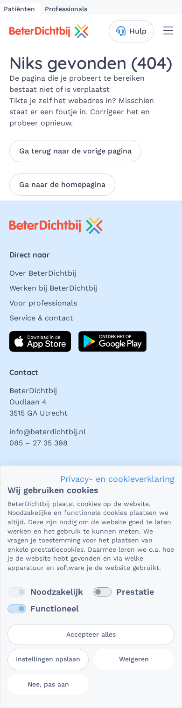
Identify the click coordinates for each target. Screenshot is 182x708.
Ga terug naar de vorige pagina (75, 150)
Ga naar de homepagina (62, 184)
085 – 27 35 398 (38, 442)
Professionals (66, 9)
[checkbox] (16, 592)
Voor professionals (43, 302)
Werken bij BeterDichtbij (53, 288)
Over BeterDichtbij (42, 273)
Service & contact (41, 317)
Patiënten (20, 9)
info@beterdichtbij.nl (47, 431)
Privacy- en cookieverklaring (117, 479)
